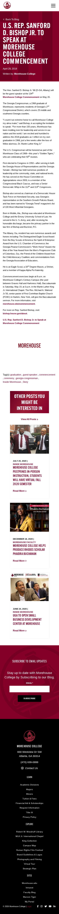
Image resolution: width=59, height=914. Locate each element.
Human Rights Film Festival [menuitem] (29, 850)
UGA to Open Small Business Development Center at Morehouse (27, 620)
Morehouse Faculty (24, 542)
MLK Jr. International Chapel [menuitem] (29, 836)
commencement (47, 374)
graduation (15, 374)
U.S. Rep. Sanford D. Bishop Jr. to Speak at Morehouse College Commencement (24, 321)
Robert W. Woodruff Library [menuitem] (29, 832)
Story (25, 382)
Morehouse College (24, 74)
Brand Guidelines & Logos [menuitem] (29, 854)
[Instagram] (42, 906)
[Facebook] (38, 906)
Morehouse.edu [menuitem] (29, 883)
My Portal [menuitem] (29, 901)
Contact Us (31, 768)
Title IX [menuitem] (29, 812)
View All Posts (28, 419)
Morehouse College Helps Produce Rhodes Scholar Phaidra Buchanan (29, 550)
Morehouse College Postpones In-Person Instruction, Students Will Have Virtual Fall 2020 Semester (27, 476)
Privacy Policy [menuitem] (29, 817)
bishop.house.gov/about (15, 313)
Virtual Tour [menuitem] (29, 864)
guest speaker (30, 374)
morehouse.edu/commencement (19, 304)
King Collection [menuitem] (29, 841)
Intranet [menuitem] (29, 888)
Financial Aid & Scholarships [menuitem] (29, 803)
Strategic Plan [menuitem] (29, 868)
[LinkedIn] (54, 906)
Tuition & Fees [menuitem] (29, 799)
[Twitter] (46, 906)
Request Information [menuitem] (30, 808)
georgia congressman (27, 378)
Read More (19, 491)
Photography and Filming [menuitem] (29, 859)
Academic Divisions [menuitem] (29, 785)
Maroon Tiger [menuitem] (29, 897)
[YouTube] (50, 906)
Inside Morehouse (12, 382)
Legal (29, 906)
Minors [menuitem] (29, 794)
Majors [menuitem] (29, 789)
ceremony (9, 378)
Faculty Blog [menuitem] (29, 892)
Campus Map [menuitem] (29, 845)
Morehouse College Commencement (21, 97)
